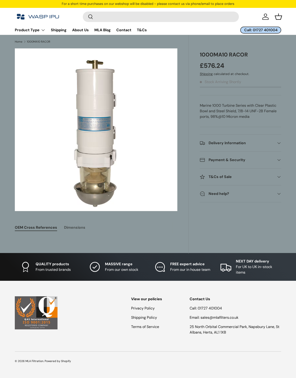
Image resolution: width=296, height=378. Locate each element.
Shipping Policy (144, 317)
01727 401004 (210, 308)
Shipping (59, 30)
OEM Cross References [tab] (36, 227)
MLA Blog (102, 30)
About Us (80, 30)
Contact (123, 30)
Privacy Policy (143, 308)
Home (18, 41)
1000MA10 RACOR (38, 41)
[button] (278, 17)
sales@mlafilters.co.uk (219, 317)
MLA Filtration (34, 361)
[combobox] (161, 17)
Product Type (27, 30)
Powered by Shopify (58, 361)
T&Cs (142, 30)
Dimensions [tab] (74, 227)
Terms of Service (145, 326)
